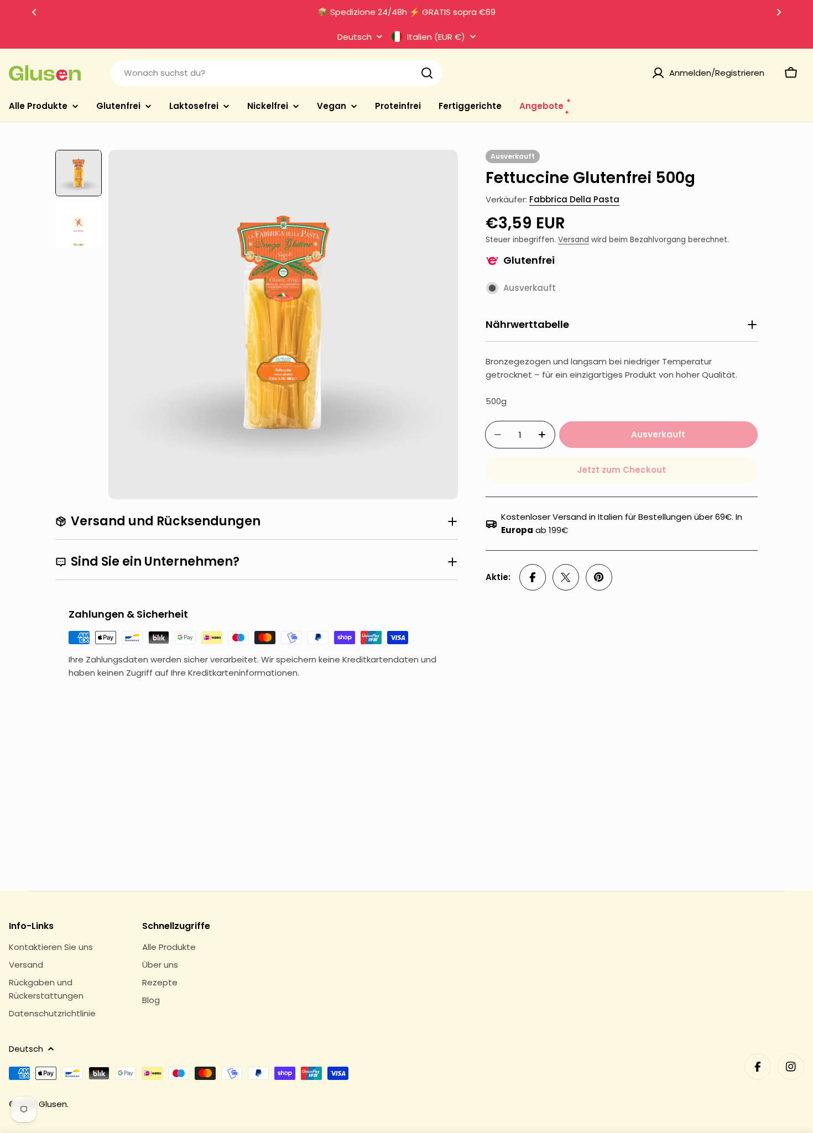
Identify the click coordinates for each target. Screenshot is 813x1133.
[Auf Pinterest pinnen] (599, 577)
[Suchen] (427, 73)
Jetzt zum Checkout (621, 470)
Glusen (53, 1104)
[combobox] (276, 73)
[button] (34, 12)
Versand (573, 239)
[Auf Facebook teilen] (532, 577)
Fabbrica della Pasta (574, 199)
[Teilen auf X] (566, 577)
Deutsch (354, 37)
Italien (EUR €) (436, 36)
